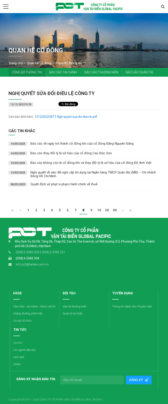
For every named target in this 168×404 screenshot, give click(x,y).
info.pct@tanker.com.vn (32, 264)
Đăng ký (137, 380)
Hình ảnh (18, 357)
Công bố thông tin (27, 72)
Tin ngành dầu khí (24, 350)
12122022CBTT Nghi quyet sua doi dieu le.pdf (66, 116)
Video (17, 364)
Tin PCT (18, 343)
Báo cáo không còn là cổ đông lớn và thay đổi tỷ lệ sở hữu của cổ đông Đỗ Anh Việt (90, 163)
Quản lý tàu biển (73, 313)
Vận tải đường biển (74, 306)
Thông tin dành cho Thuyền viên (132, 306)
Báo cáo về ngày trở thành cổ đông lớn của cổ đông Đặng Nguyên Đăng (82, 144)
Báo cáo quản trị (139, 72)
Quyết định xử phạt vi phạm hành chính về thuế (63, 184)
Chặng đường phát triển (28, 313)
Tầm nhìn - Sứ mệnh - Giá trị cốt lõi (34, 306)
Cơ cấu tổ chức (22, 320)
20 (107, 210)
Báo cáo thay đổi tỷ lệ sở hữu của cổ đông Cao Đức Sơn (71, 153)
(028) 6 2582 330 (28, 252)
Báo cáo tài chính (63, 72)
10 (99, 210)
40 (115, 210)
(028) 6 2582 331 (53, 252)
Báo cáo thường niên (101, 72)
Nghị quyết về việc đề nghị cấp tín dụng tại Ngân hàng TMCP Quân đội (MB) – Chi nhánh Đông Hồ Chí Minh (93, 174)
